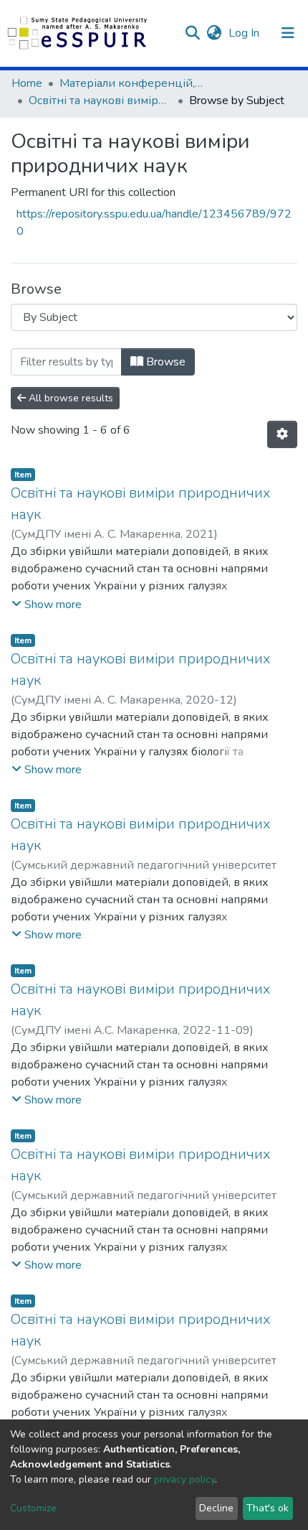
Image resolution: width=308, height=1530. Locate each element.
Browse (164, 362)
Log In (245, 33)
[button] (214, 33)
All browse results (69, 398)
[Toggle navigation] (288, 33)
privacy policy (184, 1479)
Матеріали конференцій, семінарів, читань (131, 83)
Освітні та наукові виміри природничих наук (100, 100)
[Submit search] (192, 33)
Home (26, 83)
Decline (216, 1508)
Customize (33, 1508)
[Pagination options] (282, 434)
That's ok (267, 1508)
